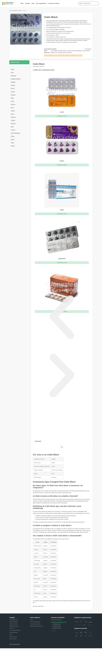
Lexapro (13, 91)
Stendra (13, 145)
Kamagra (13, 82)
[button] (62, 116)
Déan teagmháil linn (41, 3)
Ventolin (13, 110)
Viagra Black (62, 258)
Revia (12, 107)
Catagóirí (27, 3)
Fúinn (33, 3)
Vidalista (13, 120)
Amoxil (12, 114)
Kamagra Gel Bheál (15, 78)
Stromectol (13, 75)
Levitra (12, 101)
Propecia (13, 104)
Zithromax (13, 117)
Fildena (62, 161)
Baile (22, 3)
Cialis (12, 72)
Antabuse (13, 94)
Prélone (13, 136)
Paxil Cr (13, 88)
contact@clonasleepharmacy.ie (58, 622)
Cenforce (13, 129)
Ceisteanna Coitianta (53, 3)
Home (10, 10)
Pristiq (12, 142)
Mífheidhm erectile (17, 10)
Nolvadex (13, 123)
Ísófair (12, 98)
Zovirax (12, 139)
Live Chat (53, 630)
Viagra (12, 69)
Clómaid (13, 85)
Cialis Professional (15, 133)
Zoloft (12, 126)
